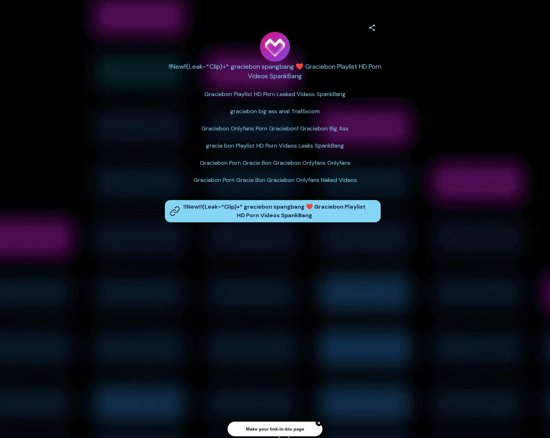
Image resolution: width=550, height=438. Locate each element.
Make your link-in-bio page (275, 428)
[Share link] (372, 27)
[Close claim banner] (319, 423)
